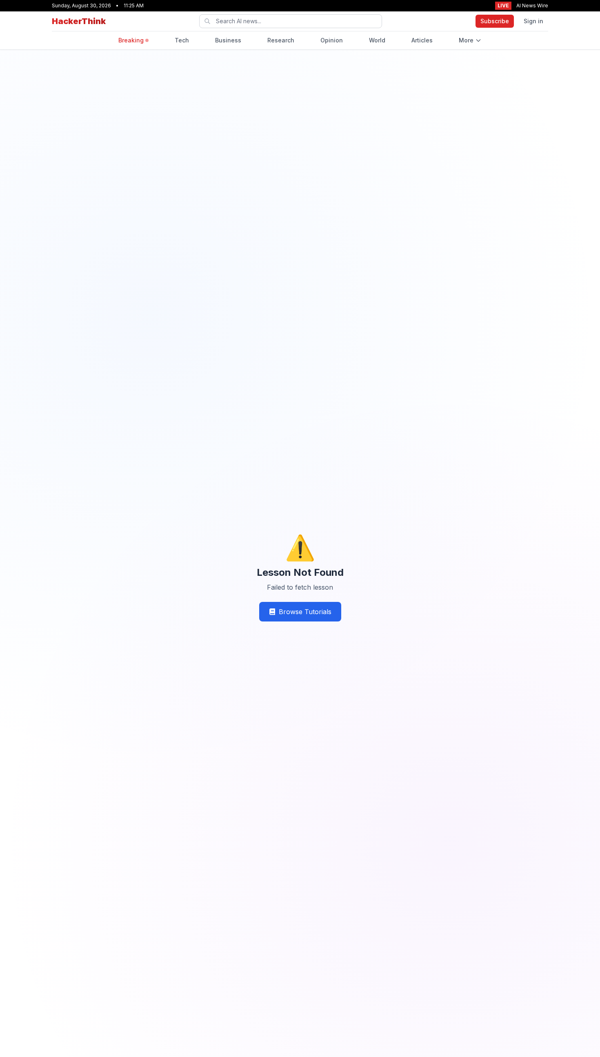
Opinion (331, 40)
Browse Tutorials (305, 612)
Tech (182, 40)
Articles (422, 40)
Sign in (533, 21)
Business (228, 40)
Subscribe (494, 21)
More (466, 40)
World (377, 40)
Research (280, 40)
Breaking (131, 40)
